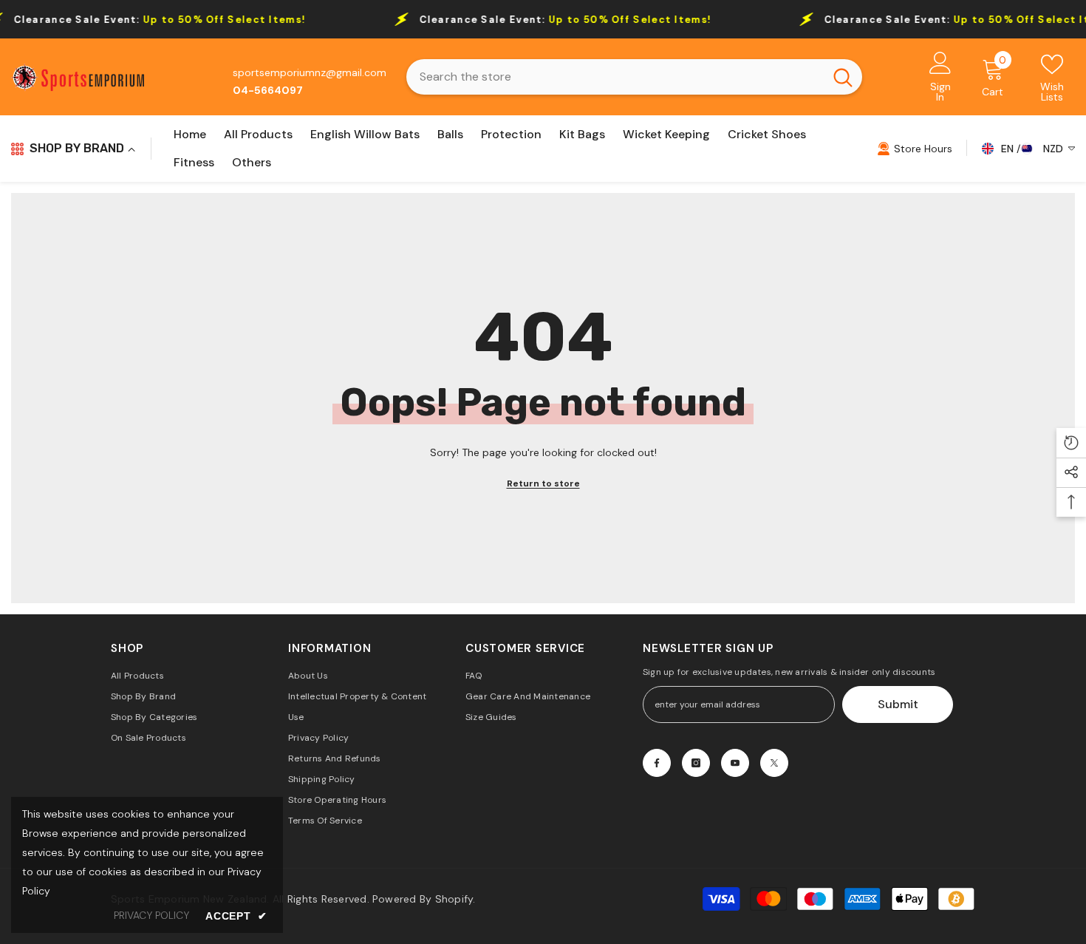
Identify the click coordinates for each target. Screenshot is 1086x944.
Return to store (543, 483)
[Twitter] (774, 763)
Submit (898, 704)
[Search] (634, 77)
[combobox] (615, 77)
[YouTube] (735, 763)
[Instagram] (696, 763)
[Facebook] (657, 763)
